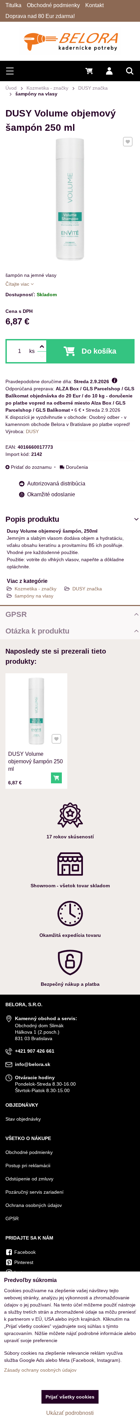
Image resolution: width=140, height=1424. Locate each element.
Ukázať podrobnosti (70, 1413)
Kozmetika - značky (35, 588)
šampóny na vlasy (34, 596)
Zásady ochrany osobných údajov (40, 1370)
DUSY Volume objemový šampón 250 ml (35, 761)
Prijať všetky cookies (70, 1397)
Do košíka (99, 351)
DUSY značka (87, 588)
